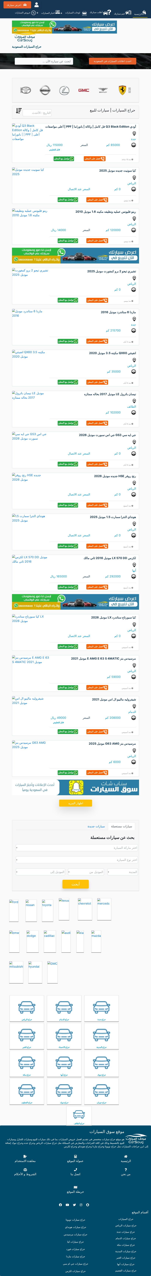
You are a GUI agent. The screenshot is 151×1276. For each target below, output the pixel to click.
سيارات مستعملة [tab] (121, 826)
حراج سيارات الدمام (126, 1238)
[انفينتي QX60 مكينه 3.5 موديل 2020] (30, 354)
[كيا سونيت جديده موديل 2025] (30, 171)
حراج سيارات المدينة (125, 1251)
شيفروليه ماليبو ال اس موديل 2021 (114, 699)
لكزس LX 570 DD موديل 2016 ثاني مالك (110, 558)
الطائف (131, 406)
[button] (21, 90)
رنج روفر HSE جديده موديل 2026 (115, 476)
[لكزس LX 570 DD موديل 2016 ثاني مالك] (30, 559)
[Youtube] (69, 1205)
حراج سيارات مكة (126, 1245)
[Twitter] (76, 1205)
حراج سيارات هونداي (75, 1227)
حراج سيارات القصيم (125, 1270)
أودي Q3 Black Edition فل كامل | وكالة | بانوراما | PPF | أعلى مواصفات (90, 126)
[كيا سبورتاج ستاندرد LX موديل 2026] (30, 618)
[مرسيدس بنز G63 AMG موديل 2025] (30, 744)
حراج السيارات (125, 1219)
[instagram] (82, 1205)
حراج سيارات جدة (126, 1232)
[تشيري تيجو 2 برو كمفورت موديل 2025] (30, 272)
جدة (133, 139)
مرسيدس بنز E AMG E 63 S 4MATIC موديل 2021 (103, 658)
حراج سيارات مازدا (75, 1256)
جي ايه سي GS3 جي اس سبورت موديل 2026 (107, 435)
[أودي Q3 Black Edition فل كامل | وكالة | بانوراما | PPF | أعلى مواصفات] (28, 132)
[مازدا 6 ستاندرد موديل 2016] (30, 313)
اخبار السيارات (48, 13)
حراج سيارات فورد (75, 1249)
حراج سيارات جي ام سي (75, 1263)
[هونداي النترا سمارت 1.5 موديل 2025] (30, 518)
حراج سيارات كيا (75, 1241)
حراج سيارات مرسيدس (75, 1234)
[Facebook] (62, 1205)
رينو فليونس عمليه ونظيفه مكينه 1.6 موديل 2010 (106, 211)
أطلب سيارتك (96, 12)
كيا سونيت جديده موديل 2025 (117, 170)
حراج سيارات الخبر (125, 1257)
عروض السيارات (23, 12)
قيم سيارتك (119, 13)
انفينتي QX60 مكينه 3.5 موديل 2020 (112, 353)
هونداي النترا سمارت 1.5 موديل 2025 (113, 517)
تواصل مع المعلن (62, 158)
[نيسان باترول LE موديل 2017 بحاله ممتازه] (30, 395)
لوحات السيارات (73, 12)
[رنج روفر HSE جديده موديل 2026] (30, 477)
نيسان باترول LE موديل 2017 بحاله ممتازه (110, 394)
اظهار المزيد (75, 803)
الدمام (132, 712)
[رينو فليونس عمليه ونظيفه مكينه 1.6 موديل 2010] (30, 212)
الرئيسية (138, 14)
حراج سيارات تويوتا (75, 1219)
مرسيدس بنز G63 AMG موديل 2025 (112, 743)
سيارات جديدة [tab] (96, 826)
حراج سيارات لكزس (75, 1271)
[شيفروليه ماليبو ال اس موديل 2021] (30, 700)
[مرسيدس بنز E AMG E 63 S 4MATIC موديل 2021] (30, 659)
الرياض (131, 183)
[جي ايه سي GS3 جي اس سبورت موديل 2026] (30, 436)
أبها (134, 570)
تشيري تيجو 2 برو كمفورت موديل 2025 (111, 271)
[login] (36, 5)
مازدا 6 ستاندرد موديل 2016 (118, 312)
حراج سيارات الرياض (125, 1225)
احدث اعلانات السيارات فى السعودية (112, 61)
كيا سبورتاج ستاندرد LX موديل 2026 (113, 617)
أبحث (75, 884)
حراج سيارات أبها (125, 1264)
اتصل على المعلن (93, 158)
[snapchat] (89, 1205)
